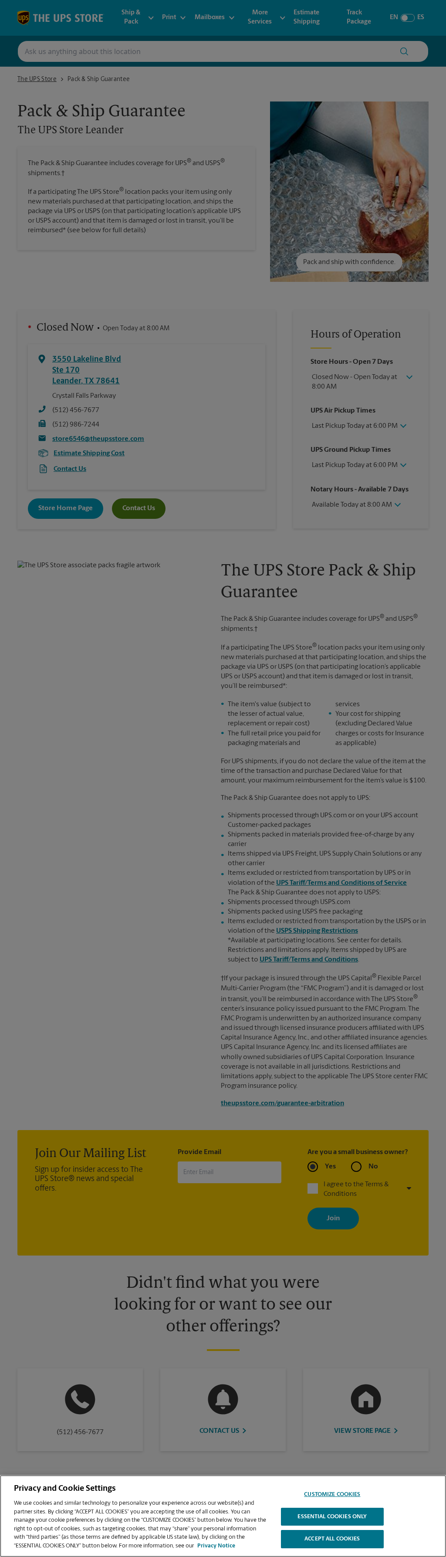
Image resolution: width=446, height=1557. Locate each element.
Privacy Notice (216, 1546)
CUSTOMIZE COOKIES (332, 1494)
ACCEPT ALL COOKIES (332, 1539)
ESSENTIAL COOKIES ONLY (332, 1517)
